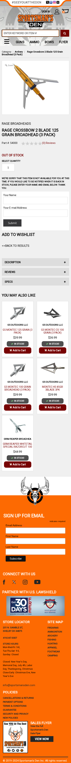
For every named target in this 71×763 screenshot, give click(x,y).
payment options (13, 702)
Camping (53, 655)
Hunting (53, 643)
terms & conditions (15, 706)
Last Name (12, 546)
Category (6, 51)
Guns (20, 42)
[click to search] (64, 33)
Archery (19, 51)
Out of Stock (13, 155)
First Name (12, 536)
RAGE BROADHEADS (16, 123)
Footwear (54, 651)
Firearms (53, 627)
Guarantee (9, 709)
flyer (63, 42)
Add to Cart (19, 350)
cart (63, 12)
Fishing (52, 639)
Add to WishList (18, 234)
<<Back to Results (15, 245)
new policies (10, 717)
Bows (49, 42)
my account (56, 11)
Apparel (52, 647)
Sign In (46, 11)
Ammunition (55, 631)
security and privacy (15, 713)
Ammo (34, 42)
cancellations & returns (18, 698)
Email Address (15, 525)
